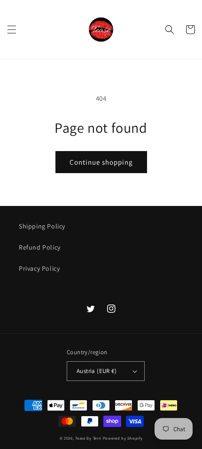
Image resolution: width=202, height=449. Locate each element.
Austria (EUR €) (97, 371)
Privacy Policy (39, 268)
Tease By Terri (88, 438)
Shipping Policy (42, 226)
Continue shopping (101, 162)
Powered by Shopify (123, 438)
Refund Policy (40, 247)
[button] (11, 29)
